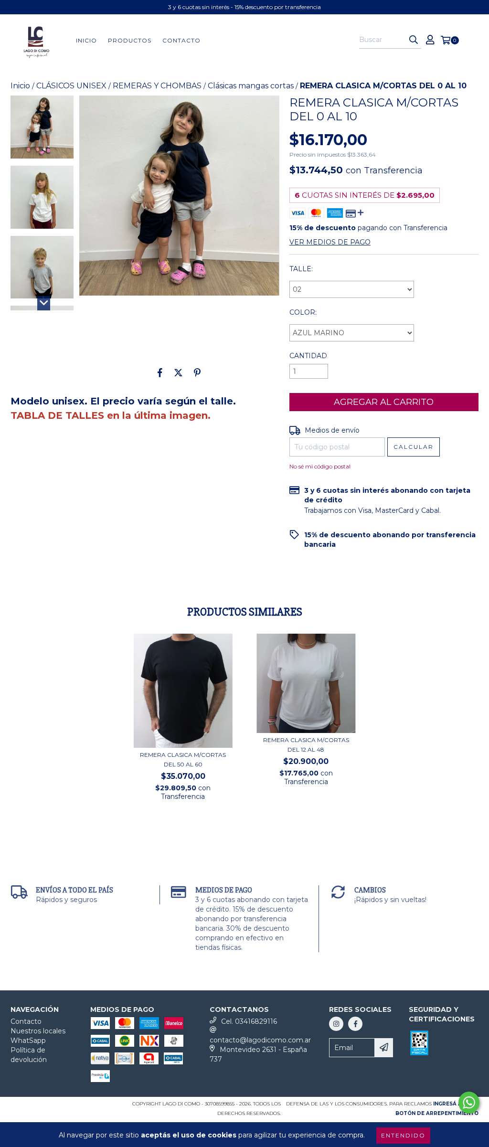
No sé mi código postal (320, 466)
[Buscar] (413, 40)
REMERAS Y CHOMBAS (157, 85)
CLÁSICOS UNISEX (71, 85)
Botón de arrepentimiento (436, 1113)
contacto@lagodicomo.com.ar (260, 1040)
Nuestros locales (38, 1031)
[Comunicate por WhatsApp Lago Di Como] (468, 1103)
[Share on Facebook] (160, 372)
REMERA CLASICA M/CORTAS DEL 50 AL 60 (183, 759)
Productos (129, 40)
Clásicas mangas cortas (251, 85)
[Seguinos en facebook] (355, 1024)
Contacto (181, 40)
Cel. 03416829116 (249, 1021)
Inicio (86, 40)
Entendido (403, 1135)
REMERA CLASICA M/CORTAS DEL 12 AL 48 (306, 744)
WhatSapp (28, 1040)
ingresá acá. (452, 1104)
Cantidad (308, 355)
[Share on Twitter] (178, 372)
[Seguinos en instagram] (336, 1024)
